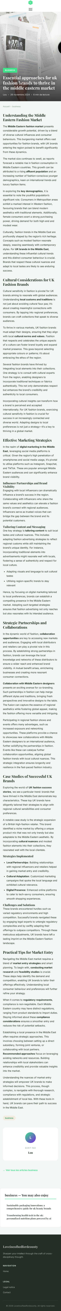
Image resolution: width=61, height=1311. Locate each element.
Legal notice (9, 1287)
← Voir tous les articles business (20, 1170)
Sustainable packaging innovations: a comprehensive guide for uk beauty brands (29, 1207)
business (10, 70)
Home (6, 1271)
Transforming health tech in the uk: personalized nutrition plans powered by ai (29, 1217)
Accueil (6, 106)
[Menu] (30, 9)
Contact (7, 1292)
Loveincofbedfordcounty (20, 1246)
